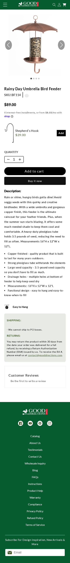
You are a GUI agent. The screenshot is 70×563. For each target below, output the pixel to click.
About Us (35, 442)
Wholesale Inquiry (35, 463)
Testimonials (35, 449)
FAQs (35, 477)
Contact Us (35, 456)
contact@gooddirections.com (45, 355)
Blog (35, 470)
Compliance (35, 504)
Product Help (35, 490)
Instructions (35, 483)
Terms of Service (35, 524)
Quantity (11, 151)
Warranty (35, 497)
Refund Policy (35, 518)
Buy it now (35, 180)
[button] (5, 4)
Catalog (35, 436)
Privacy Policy (35, 511)
